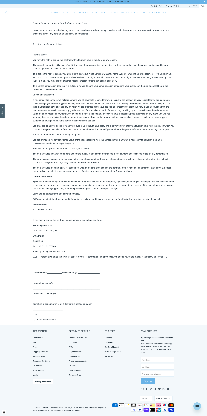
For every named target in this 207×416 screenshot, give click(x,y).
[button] (59, 13)
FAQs (71, 347)
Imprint (35, 375)
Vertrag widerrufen (43, 382)
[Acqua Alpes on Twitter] (159, 389)
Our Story (108, 338)
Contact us (73, 342)
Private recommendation (78, 361)
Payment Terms (39, 356)
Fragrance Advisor (76, 352)
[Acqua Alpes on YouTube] (168, 389)
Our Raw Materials (112, 347)
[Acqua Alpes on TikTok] (155, 389)
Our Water (109, 342)
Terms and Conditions (41, 361)
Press (35, 347)
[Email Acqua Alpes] (142, 389)
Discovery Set (74, 356)
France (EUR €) (173, 6)
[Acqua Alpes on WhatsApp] (164, 389)
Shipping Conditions (40, 352)
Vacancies (109, 356)
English (154, 6)
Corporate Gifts (75, 375)
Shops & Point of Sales (78, 338)
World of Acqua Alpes (113, 352)
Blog (34, 342)
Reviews (72, 366)
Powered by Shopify (72, 410)
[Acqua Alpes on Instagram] (151, 389)
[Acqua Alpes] (7, 13)
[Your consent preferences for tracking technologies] (4, 412)
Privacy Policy (38, 370)
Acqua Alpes (44, 407)
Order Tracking (74, 370)
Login (194, 6)
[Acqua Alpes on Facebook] (147, 389)
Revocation (37, 366)
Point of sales (38, 338)
